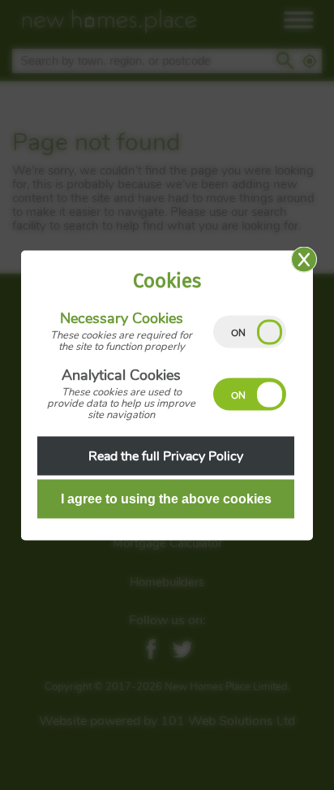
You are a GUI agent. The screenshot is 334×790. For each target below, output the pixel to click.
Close (304, 259)
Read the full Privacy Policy (165, 455)
